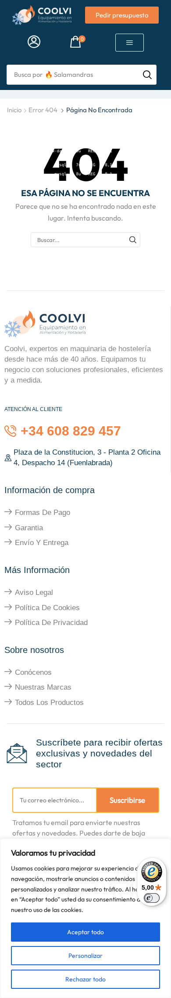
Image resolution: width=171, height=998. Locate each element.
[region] (85, 918)
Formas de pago (42, 512)
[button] (34, 42)
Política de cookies (47, 608)
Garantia (29, 528)
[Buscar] (132, 239)
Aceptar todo (85, 932)
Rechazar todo (85, 979)
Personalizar (85, 956)
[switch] (152, 898)
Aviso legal (34, 592)
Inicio (14, 110)
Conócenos (33, 672)
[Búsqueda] (147, 74)
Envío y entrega (41, 543)
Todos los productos (49, 702)
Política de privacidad (51, 622)
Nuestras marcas (43, 687)
